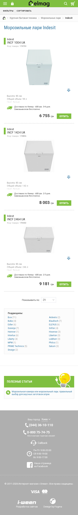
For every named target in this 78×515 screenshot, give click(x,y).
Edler (12, 324)
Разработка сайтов (27, 506)
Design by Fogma (53, 506)
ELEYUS (54, 324)
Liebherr (54, 339)
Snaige (13, 350)
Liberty (13, 339)
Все (12, 317)
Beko (12, 321)
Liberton (54, 335)
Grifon (53, 328)
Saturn (54, 346)
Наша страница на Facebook (42, 464)
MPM (12, 342)
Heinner (13, 332)
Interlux (13, 335)
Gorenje (13, 328)
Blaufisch (55, 321)
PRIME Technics (17, 346)
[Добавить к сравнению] (68, 90)
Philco (53, 342)
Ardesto (54, 317)
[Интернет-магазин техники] (4, 18)
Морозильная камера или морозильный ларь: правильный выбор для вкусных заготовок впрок (42, 393)
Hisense (55, 332)
